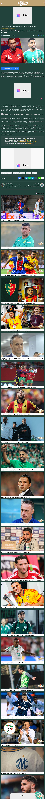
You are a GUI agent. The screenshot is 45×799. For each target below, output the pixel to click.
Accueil (2, 26)
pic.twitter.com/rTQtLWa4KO (27, 141)
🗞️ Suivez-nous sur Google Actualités (10, 68)
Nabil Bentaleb (22, 173)
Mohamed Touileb (6, 35)
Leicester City (9, 173)
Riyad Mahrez (34, 173)
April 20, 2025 (30, 143)
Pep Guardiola (28, 173)
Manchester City (16, 173)
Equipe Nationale (8, 26)
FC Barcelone (4, 173)
